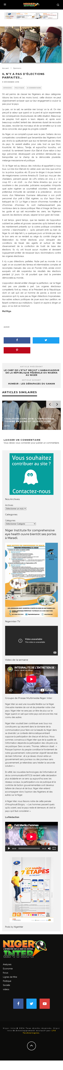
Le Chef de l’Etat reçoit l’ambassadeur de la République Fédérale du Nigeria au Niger (31, 373)
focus (5, 973)
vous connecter (23, 443)
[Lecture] (8, 848)
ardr (7, 327)
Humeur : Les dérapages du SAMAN (31, 383)
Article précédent (31, 367)
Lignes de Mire (10, 977)
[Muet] (49, 848)
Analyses (7, 964)
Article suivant (31, 380)
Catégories (10, 520)
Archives (9, 505)
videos (6, 989)
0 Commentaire (34, 88)
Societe (6, 985)
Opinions (7, 88)
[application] (31, 837)
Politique (19, 88)
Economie (8, 968)
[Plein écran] (54, 848)
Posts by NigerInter (14, 927)
